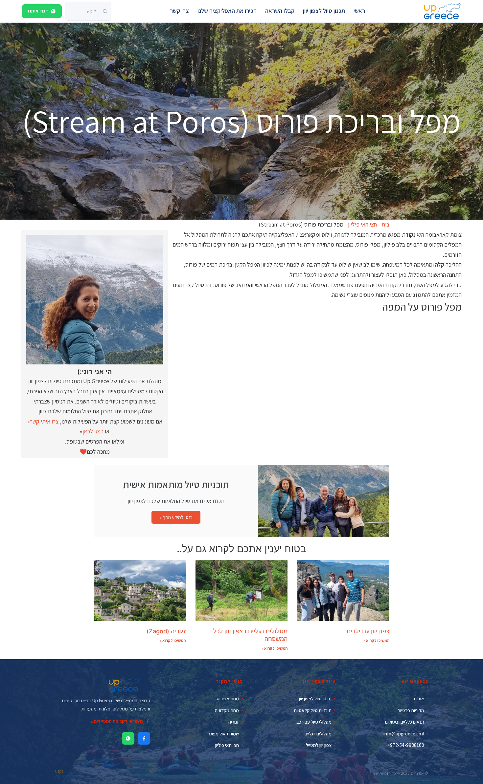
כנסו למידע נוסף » (176, 517)
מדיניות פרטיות (410, 710)
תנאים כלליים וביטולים (404, 722)
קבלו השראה (279, 10)
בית (385, 224)
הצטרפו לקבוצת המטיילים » (117, 721)
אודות (419, 698)
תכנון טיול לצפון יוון (324, 10)
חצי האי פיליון (362, 224)
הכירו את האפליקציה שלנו (227, 10)
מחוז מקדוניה (227, 710)
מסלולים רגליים (318, 733)
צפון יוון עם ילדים (368, 631)
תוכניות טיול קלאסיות (313, 710)
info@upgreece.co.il (403, 733)
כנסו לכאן (93, 431)
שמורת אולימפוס (224, 733)
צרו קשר (179, 10)
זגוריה (233, 722)
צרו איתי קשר (44, 421)
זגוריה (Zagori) (166, 631)
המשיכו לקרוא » (376, 640)
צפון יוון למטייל (319, 745)
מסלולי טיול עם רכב (314, 722)
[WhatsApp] (128, 738)
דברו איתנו (38, 11)
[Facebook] (144, 738)
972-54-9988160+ (405, 745)
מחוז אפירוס (228, 698)
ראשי (359, 10)
